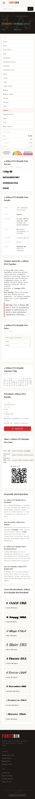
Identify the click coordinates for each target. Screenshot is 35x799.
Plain (5, 106)
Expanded (6, 66)
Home (3, 16)
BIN (14, 2)
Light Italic (8, 86)
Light (5, 82)
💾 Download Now (17, 428)
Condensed (6, 58)
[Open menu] (4, 3)
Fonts (8, 16)
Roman (5, 118)
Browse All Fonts (8, 755)
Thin (4, 122)
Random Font (6, 761)
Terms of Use (6, 782)
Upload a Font (7, 764)
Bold (4, 46)
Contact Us (6, 773)
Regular (6, 110)
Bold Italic (7, 50)
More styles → (8, 126)
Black (5, 42)
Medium (5, 90)
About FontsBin (7, 776)
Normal (5, 98)
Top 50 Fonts (6, 758)
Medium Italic (8, 94)
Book (4, 54)
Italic (5, 78)
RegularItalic (8, 114)
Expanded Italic (9, 70)
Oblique (6, 102)
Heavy (5, 74)
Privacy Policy (7, 779)
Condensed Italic (9, 62)
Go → (30, 9)
